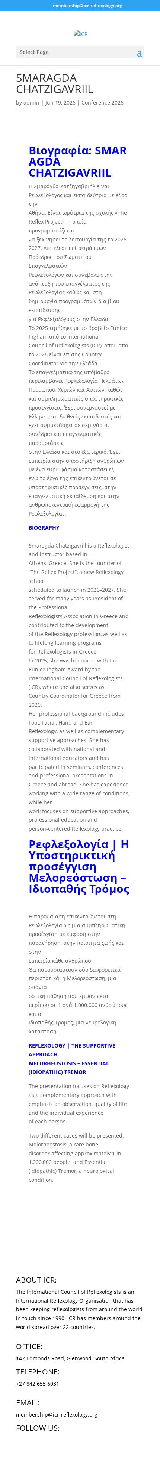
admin (31, 102)
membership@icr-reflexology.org (56, 1414)
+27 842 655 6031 (37, 1383)
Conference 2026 (102, 102)
